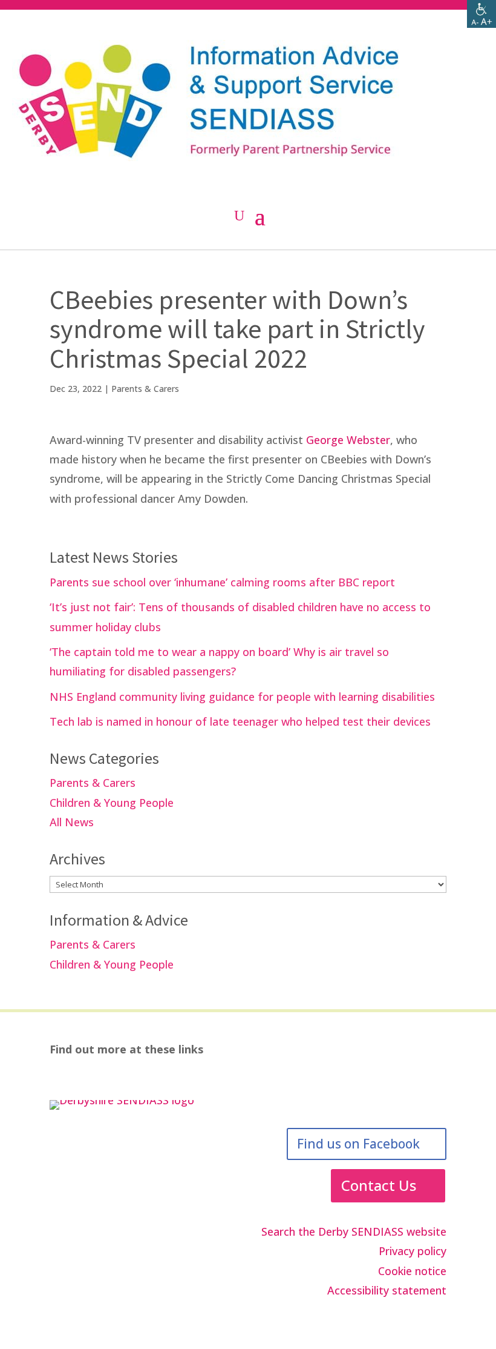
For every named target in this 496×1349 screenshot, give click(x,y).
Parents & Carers (145, 388)
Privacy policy (412, 1251)
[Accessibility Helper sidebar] (481, 14)
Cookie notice (412, 1271)
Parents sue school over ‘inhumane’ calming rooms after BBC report (222, 582)
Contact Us (378, 1185)
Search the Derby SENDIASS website (353, 1231)
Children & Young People (112, 802)
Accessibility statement (386, 1290)
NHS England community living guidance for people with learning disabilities (242, 696)
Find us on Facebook (358, 1143)
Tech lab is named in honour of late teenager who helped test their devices (240, 721)
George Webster (348, 440)
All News (72, 822)
